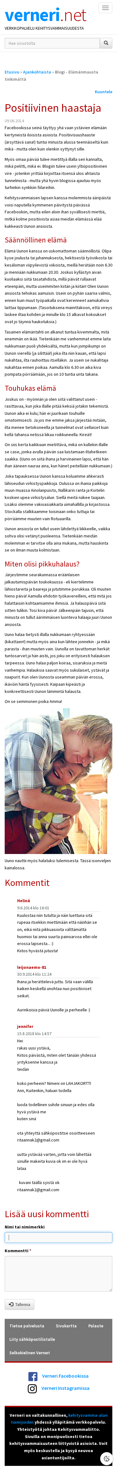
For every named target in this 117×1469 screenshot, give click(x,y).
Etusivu (12, 72)
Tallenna (22, 1304)
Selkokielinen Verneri (29, 1352)
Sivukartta (66, 1326)
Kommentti (18, 1250)
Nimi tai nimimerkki (25, 1227)
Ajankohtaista (37, 72)
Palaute (95, 1326)
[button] (106, 1458)
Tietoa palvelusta (26, 1326)
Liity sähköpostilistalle (32, 1339)
